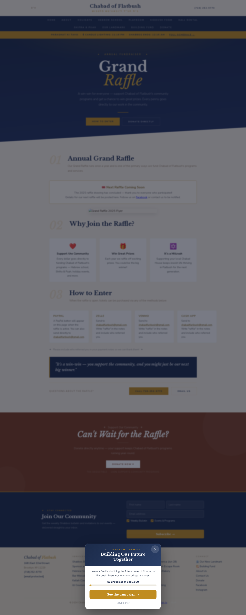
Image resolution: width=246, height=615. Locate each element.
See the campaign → (123, 594)
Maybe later (123, 602)
